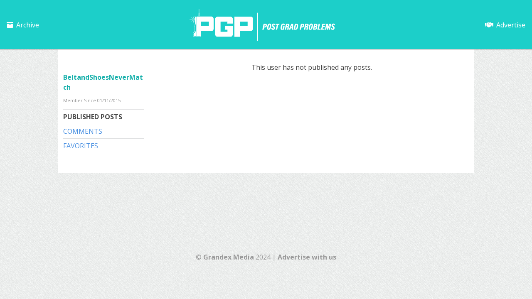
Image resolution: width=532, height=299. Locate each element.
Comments (82, 131)
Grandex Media (228, 257)
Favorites (80, 145)
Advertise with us (307, 257)
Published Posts (92, 116)
